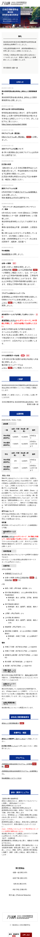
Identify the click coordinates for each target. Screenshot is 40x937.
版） (3, 766)
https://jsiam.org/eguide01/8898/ (14, 124)
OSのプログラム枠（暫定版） (14, 137)
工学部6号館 (27, 269)
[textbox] (20, 830)
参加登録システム (9, 320)
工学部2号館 (7, 269)
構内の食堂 (29, 675)
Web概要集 (6, 254)
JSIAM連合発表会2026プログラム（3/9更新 (17, 764)
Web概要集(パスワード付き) (12, 778)
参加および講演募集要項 (10, 723)
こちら (4, 302)
